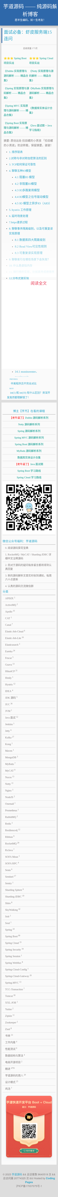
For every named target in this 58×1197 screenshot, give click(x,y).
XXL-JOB (11, 1002)
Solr (8, 916)
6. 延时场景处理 (18, 216)
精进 (10, 1068)
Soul (8, 922)
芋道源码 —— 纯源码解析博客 (30, 10)
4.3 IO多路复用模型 (27, 190)
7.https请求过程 (18, 222)
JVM (8, 710)
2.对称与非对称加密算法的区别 (28, 158)
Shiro (8, 903)
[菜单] (52, 8)
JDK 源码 (11, 697)
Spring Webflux (14, 962)
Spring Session (13, 956)
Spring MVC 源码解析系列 (29, 437)
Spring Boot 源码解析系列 (29, 444)
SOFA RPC (12, 863)
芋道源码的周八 (15, 1075)
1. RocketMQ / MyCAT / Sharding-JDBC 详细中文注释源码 (28, 556)
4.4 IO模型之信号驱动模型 (31, 197)
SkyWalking (12, 909)
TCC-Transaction (14, 989)
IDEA (9, 690)
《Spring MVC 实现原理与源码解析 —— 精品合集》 (16, 110)
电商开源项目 (13, 1062)
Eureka (10, 651)
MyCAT (10, 770)
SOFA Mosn (12, 856)
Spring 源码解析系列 (29, 431)
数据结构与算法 (15, 1055)
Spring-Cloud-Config (17, 969)
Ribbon (9, 836)
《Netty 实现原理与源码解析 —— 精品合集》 (41, 76)
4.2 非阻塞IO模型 (26, 183)
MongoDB (11, 757)
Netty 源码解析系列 (29, 424)
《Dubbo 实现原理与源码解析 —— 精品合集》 (16, 76)
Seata (8, 869)
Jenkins (9, 724)
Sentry (9, 883)
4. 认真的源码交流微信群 (19, 586)
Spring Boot (12, 936)
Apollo (10, 611)
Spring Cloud (13, 942)
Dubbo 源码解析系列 (29, 417)
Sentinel (10, 876)
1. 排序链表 (16, 152)
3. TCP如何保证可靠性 (22, 164)
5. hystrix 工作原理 (20, 209)
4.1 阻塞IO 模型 (25, 177)
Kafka (9, 737)
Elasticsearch (12, 644)
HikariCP (11, 671)
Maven (9, 750)
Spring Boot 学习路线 (29, 470)
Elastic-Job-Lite (14, 637)
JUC (8, 704)
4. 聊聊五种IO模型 (20, 170)
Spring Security (14, 949)
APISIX (10, 598)
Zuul (8, 1029)
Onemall (10, 803)
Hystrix (10, 684)
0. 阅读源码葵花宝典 (16, 548)
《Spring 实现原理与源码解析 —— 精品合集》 (16, 93)
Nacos (9, 777)
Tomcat (10, 995)
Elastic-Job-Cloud (15, 631)
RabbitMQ (11, 816)
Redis (9, 823)
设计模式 (11, 1082)
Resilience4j (12, 830)
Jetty (8, 730)
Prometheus (12, 810)
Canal (9, 624)
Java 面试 (11, 717)
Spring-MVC (13, 982)
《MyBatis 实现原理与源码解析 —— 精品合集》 (41, 93)
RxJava (9, 850)
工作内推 (11, 1042)
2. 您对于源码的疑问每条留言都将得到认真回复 (28, 567)
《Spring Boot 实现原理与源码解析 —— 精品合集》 (16, 128)
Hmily (9, 677)
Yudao (9, 1009)
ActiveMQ (11, 604)
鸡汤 (8, 1088)
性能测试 (11, 1048)
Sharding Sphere (14, 889)
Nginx (9, 790)
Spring (10, 929)
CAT (8, 618)
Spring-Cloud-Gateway (18, 975)
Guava (10, 664)
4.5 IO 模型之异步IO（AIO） (33, 203)
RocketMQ (12, 843)
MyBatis (10, 763)
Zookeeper (11, 1022)
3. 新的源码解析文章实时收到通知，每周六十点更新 (28, 577)
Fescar (9, 657)
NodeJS (10, 797)
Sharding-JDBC (14, 896)
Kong (9, 744)
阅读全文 (39, 283)
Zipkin (10, 1015)
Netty (9, 783)
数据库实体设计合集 (29, 457)
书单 (9, 1035)
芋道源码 (17, 1174)
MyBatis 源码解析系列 (29, 451)
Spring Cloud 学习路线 (29, 477)
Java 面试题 (29, 464)
